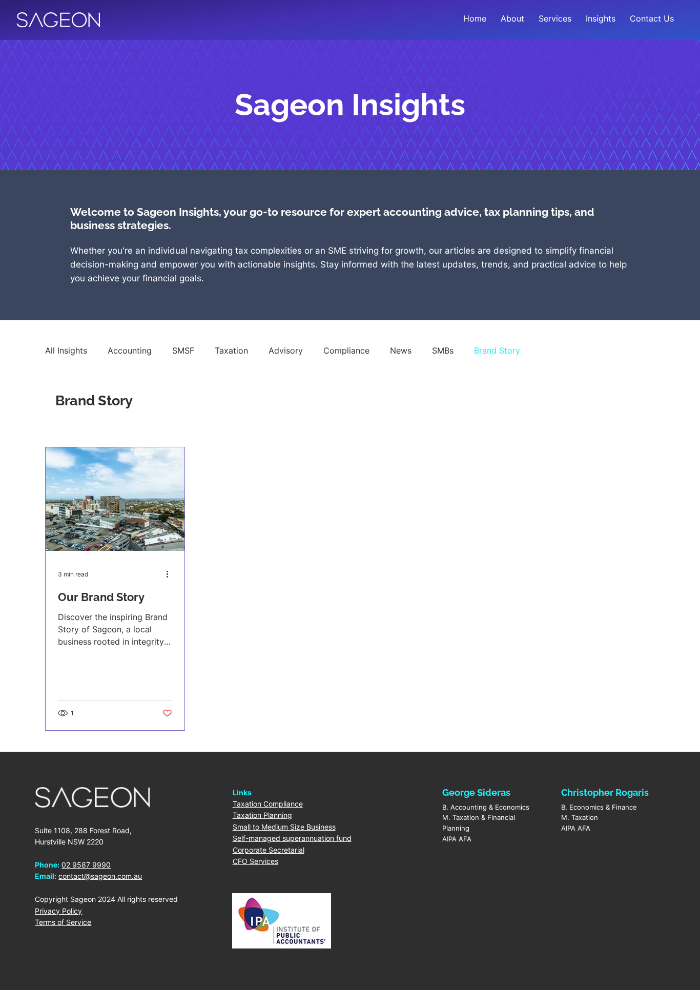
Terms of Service (63, 922)
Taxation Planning (262, 815)
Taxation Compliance (268, 803)
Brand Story (497, 350)
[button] (555, 18)
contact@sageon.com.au (100, 876)
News (400, 350)
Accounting (130, 350)
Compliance (346, 350)
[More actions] (170, 574)
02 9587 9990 (86, 864)
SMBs (443, 350)
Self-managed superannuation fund (292, 838)
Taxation (231, 350)
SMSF (183, 350)
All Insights (66, 350)
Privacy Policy (58, 910)
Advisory (286, 350)
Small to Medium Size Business (284, 826)
